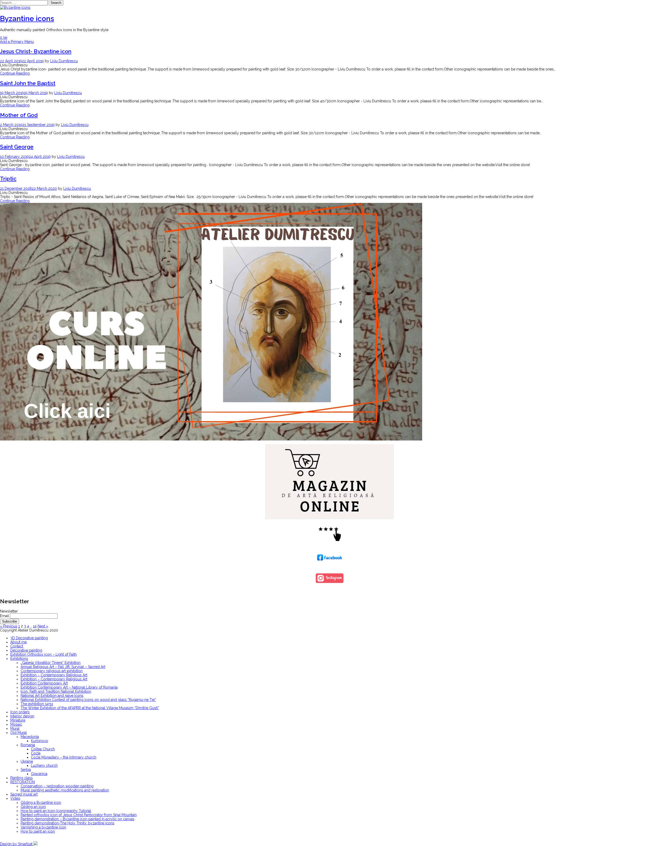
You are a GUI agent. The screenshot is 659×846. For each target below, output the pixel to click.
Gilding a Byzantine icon (41, 802)
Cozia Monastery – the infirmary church (63, 757)
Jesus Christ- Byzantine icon (35, 51)
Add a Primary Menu (17, 42)
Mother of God (19, 115)
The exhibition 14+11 (37, 704)
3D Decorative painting (29, 638)
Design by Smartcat (16, 844)
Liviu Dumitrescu (64, 61)
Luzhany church (44, 765)
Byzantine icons (27, 18)
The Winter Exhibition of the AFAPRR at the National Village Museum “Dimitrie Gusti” (90, 708)
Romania (28, 745)
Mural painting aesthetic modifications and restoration (65, 790)
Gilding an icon (33, 807)
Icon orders (20, 712)
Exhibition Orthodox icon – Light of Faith (43, 654)
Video (15, 798)
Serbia (26, 770)
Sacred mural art (24, 794)
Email (4, 616)
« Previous (8, 626)
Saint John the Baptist (27, 83)
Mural (15, 728)
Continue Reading (15, 73)
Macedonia (30, 737)
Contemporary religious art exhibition (52, 671)
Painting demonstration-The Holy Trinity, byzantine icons (67, 823)
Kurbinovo (39, 741)
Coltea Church (43, 749)
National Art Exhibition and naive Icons (52, 696)
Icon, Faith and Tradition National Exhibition (56, 691)
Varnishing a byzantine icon (43, 827)
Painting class (21, 778)
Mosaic (16, 724)
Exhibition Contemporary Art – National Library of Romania (69, 687)
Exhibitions (19, 658)
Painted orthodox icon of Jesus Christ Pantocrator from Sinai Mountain (79, 815)
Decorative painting (26, 650)
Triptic (8, 178)
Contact (16, 646)
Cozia (35, 753)
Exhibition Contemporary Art (44, 683)
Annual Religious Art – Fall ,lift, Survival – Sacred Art (63, 667)
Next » (43, 626)
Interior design (22, 716)
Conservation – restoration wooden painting (57, 786)
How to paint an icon (38, 831)
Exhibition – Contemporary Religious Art (54, 675)
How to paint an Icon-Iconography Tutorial (56, 811)
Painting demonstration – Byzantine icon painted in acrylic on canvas (77, 819)
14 (35, 626)
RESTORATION (22, 782)
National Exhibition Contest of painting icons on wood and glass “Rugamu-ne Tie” (88, 700)
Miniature (17, 720)
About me (18, 642)
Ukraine (27, 761)
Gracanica (39, 774)
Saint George (16, 146)
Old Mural (18, 733)
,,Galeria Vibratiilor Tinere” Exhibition (51, 663)
